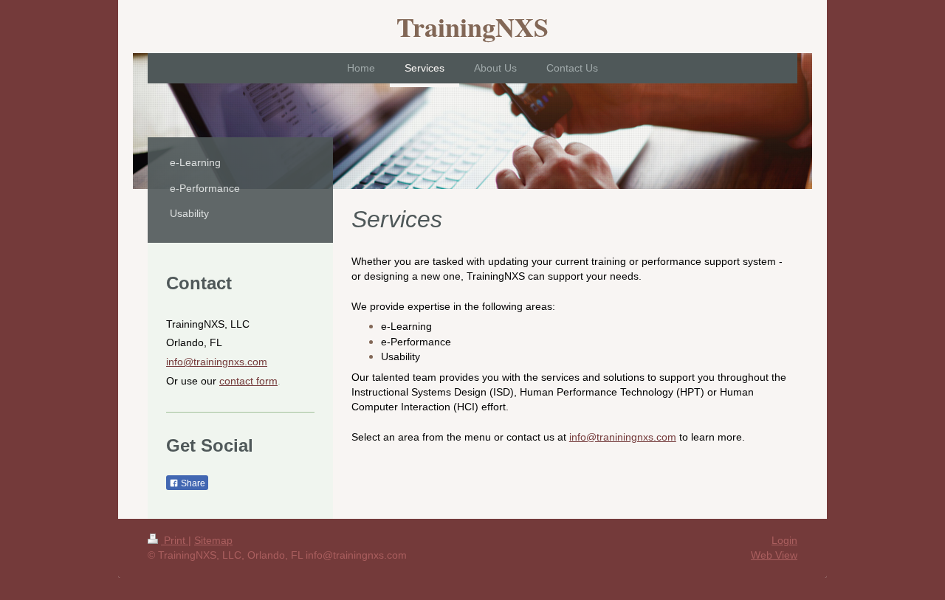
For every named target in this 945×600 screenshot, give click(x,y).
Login (784, 540)
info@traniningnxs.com (622, 437)
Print (174, 540)
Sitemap (213, 540)
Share (192, 483)
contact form (248, 381)
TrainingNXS (472, 26)
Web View (774, 555)
